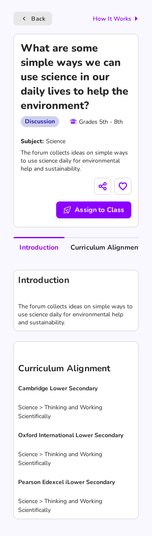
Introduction (38, 247)
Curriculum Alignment (106, 247)
